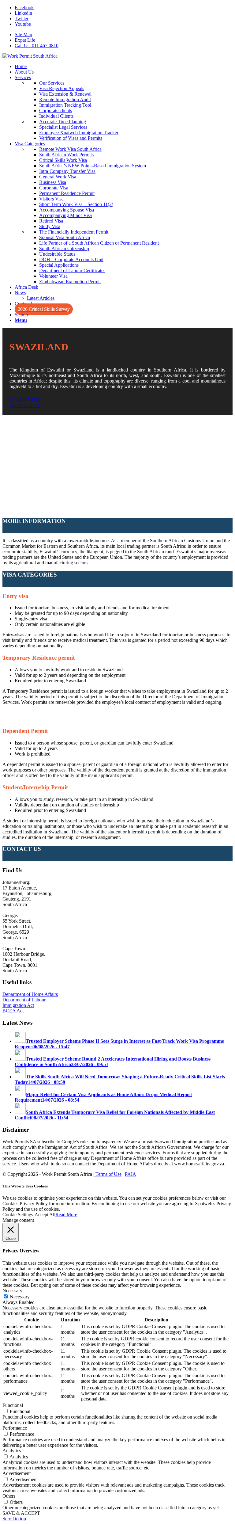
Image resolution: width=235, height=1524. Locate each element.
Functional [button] (12, 1405)
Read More (66, 1214)
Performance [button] (14, 1428)
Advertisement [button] (16, 1473)
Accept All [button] (45, 1214)
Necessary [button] (12, 1290)
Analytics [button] (11, 1450)
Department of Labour (24, 999)
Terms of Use (107, 1174)
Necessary (20, 1296)
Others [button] (8, 1496)
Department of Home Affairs (30, 994)
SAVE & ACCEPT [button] (21, 1513)
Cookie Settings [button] (17, 1214)
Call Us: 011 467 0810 (36, 45)
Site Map (23, 34)
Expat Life (25, 40)
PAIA (130, 1174)
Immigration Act (18, 1005)
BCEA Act (13, 1010)
